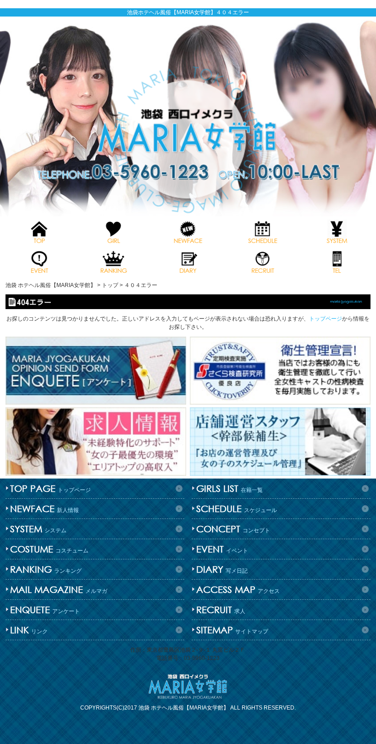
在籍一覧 (229, 488)
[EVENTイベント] (39, 261)
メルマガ (58, 589)
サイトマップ (232, 630)
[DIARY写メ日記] (188, 261)
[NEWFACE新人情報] (188, 231)
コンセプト (233, 529)
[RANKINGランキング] (113, 261)
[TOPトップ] (39, 231)
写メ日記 (222, 569)
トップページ (325, 319)
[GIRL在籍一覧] (113, 231)
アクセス (238, 589)
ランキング (46, 569)
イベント (222, 549)
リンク (29, 630)
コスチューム (49, 549)
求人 (220, 609)
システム (38, 529)
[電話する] (337, 261)
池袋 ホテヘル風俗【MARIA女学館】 (183, 708)
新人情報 (44, 508)
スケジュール (236, 508)
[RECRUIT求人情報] (262, 261)
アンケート (45, 609)
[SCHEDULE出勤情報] (262, 231)
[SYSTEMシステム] (337, 231)
